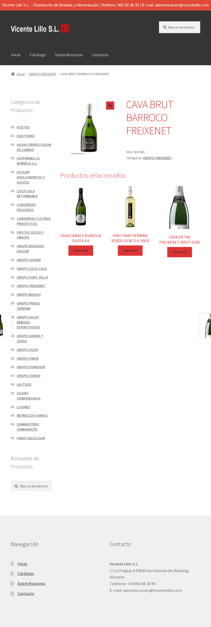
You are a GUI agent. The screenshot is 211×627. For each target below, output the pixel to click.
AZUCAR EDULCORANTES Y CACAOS (31, 177)
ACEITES (23, 127)
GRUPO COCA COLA (32, 268)
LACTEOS (24, 384)
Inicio (16, 54)
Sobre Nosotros (69, 54)
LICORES (23, 407)
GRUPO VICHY (27, 349)
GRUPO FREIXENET (42, 74)
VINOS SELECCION (31, 438)
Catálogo (38, 54)
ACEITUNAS (26, 136)
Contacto (100, 54)
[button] (110, 105)
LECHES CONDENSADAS (29, 396)
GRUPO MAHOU (29, 294)
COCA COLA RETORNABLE (27, 193)
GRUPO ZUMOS (28, 375)
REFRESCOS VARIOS (32, 415)
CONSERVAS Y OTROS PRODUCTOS (34, 221)
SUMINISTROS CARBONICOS (28, 427)
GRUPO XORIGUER (31, 367)
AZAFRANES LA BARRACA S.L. (28, 161)
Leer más (81, 250)
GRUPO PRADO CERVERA (28, 306)
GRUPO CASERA (29, 260)
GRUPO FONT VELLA (32, 277)
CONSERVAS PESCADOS (26, 207)
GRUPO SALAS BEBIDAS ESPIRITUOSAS (28, 322)
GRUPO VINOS (28, 358)
